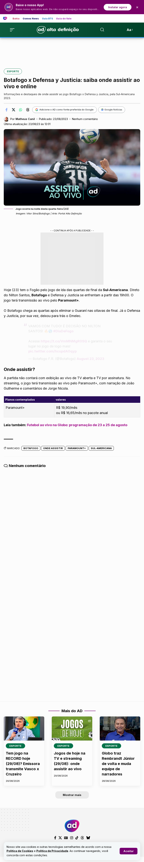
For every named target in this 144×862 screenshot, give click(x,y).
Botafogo (30, 448)
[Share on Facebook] (6, 110)
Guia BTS (47, 19)
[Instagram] (71, 837)
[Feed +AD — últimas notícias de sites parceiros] (6, 18)
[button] (128, 851)
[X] (60, 837)
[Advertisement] (72, 50)
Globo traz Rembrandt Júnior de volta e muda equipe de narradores (118, 763)
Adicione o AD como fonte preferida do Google (66, 109)
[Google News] (66, 837)
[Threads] (82, 837)
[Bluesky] (88, 837)
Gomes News (31, 19)
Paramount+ (77, 448)
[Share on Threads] (27, 110)
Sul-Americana (101, 448)
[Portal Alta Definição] (72, 825)
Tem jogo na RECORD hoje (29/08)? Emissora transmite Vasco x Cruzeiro (23, 763)
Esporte (13, 71)
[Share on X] (13, 110)
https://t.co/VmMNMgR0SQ (64, 341)
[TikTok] (76, 837)
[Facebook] (55, 837)
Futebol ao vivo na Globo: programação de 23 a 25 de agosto (77, 425)
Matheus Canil (25, 119)
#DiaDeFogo (63, 331)
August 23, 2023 (90, 359)
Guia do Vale (63, 19)
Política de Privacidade (52, 850)
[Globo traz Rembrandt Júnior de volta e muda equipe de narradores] (120, 728)
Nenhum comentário (85, 119)
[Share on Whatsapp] (20, 110)
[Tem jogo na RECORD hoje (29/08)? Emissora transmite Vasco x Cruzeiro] (24, 728)
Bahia (16, 19)
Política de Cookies (20, 850)
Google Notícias (113, 109)
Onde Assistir (53, 448)
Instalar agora (117, 7)
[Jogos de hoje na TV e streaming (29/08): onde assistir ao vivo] (72, 728)
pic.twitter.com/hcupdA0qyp (52, 351)
